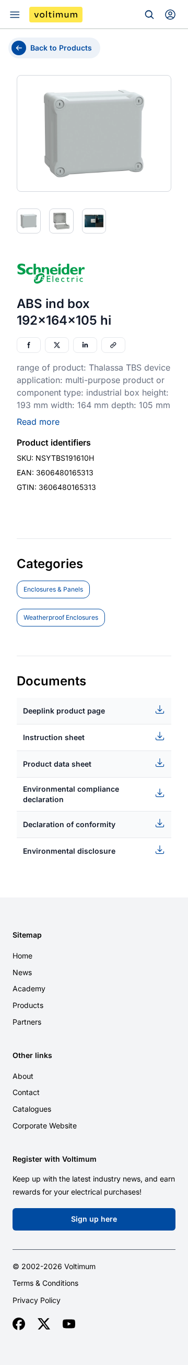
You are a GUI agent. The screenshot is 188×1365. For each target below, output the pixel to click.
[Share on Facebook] (29, 345)
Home (22, 955)
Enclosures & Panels (53, 589)
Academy (29, 988)
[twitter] (44, 1324)
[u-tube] (69, 1324)
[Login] (170, 14)
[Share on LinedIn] (85, 345)
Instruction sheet (54, 737)
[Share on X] (57, 345)
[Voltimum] (56, 14)
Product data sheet (57, 763)
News (22, 972)
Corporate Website (45, 1125)
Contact (26, 1092)
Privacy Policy (37, 1300)
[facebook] (19, 1324)
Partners (27, 1021)
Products (28, 1005)
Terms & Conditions (45, 1283)
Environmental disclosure (69, 850)
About (23, 1076)
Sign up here (94, 1218)
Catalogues (32, 1108)
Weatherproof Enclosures (61, 617)
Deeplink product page (64, 710)
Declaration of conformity (69, 824)
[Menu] (14, 14)
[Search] (149, 14)
